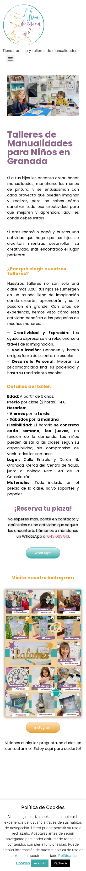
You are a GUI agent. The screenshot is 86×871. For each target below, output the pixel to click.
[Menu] (10, 58)
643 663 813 (58, 536)
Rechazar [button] (60, 863)
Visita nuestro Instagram (43, 577)
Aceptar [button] (40, 863)
